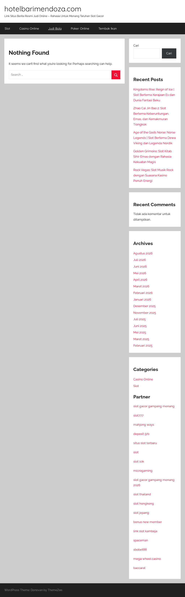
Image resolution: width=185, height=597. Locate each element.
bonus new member (147, 522)
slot (136, 452)
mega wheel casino (147, 559)
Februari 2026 (142, 293)
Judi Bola (55, 28)
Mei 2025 (139, 332)
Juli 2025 (139, 319)
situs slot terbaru (145, 443)
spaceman (140, 540)
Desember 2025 (144, 306)
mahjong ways (143, 424)
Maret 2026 (141, 286)
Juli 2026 (139, 260)
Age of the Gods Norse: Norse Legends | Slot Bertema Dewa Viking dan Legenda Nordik (154, 138)
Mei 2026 (139, 273)
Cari (136, 45)
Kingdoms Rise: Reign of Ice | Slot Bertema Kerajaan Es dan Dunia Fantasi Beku (154, 95)
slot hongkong (143, 503)
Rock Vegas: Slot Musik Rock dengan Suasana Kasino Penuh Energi (153, 175)
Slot (7, 28)
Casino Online (29, 28)
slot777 (138, 415)
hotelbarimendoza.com (42, 8)
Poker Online (80, 28)
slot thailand (142, 494)
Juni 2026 (140, 266)
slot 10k (138, 461)
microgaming (142, 470)
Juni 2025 (140, 326)
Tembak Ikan (107, 28)
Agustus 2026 (142, 253)
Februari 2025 (142, 345)
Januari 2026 (142, 299)
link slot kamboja (145, 531)
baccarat (139, 568)
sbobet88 (140, 549)
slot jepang (141, 512)
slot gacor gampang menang (154, 406)
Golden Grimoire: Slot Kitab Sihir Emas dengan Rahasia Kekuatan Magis (152, 156)
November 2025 (144, 312)
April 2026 (140, 279)
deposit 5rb (141, 434)
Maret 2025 (141, 339)
